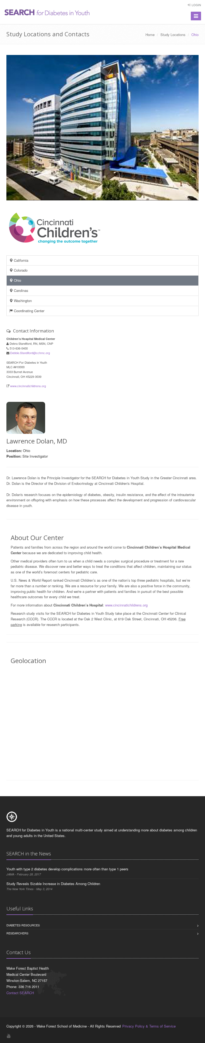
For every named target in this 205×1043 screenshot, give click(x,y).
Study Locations (173, 34)
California (20, 260)
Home (150, 34)
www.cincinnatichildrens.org (28, 386)
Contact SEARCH (20, 992)
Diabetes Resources (23, 925)
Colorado (20, 270)
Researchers (17, 933)
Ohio (17, 280)
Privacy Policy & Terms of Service (149, 1026)
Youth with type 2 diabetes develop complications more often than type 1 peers (67, 868)
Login (196, 5)
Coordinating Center (28, 310)
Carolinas (20, 290)
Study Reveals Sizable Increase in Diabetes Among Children (53, 883)
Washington (22, 300)
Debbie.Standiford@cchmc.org (30, 353)
